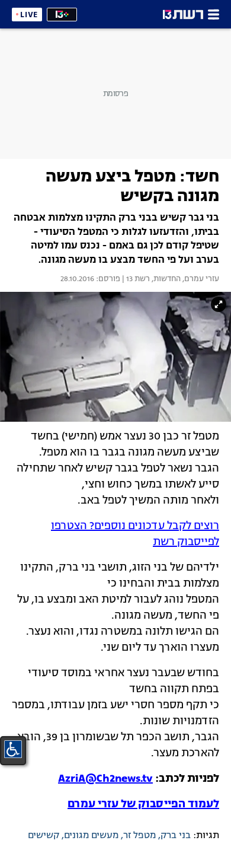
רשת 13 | (135, 279)
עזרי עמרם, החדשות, (184, 279)
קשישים (43, 836)
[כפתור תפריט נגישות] (13, 749)
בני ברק (176, 836)
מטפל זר (139, 836)
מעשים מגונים (91, 836)
